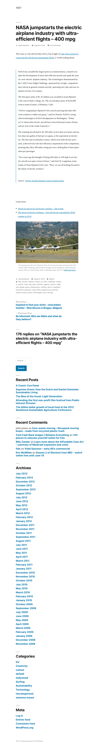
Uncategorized (24, 693)
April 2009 (22, 624)
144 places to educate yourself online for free (47, 436)
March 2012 (23, 513)
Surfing (20, 681)
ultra (44, 293)
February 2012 (24, 517)
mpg (34, 290)
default (51, 279)
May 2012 (21, 505)
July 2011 (21, 544)
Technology (23, 689)
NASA (38, 290)
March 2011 (22, 560)
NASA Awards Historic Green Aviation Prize (44, 180)
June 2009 (22, 616)
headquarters (35, 287)
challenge (51, 282)
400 (19, 282)
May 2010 (22, 588)
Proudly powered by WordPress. (31, 741)
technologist (37, 293)
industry (44, 287)
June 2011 (22, 548)
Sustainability (24, 685)
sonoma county (21, 293)
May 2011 (21, 552)
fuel (17, 287)
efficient (40, 284)
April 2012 (22, 509)
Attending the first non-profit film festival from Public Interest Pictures (47, 402)
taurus (30, 293)
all (41, 282)
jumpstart (27, 290)
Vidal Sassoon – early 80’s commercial (47, 448)
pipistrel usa (46, 290)
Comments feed (25, 723)
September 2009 (26, 608)
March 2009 (23, 628)
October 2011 (24, 533)
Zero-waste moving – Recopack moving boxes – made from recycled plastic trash (47, 430)
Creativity (22, 665)
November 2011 (25, 529)
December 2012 (25, 481)
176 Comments (55, 45)
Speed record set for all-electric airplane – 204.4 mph (40, 208)
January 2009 (24, 635)
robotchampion (23, 45)
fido (18, 448)
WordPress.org (24, 727)
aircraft (24, 282)
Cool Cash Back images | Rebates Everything (42, 435)
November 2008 (25, 643)
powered (54, 290)
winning (50, 293)
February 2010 (24, 596)
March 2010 (23, 592)
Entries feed (23, 719)
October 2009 (24, 604)
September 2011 (25, 536)
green (27, 287)
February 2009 (24, 632)
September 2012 (26, 489)
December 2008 (25, 639)
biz (17, 661)
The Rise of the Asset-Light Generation (39, 396)
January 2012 (24, 521)
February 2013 (24, 477)
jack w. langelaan (54, 287)
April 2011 (22, 556)
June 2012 (22, 501)
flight (59, 284)
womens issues (25, 697)
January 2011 (23, 568)
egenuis (47, 284)
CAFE (45, 282)
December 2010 (25, 572)
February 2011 (24, 564)
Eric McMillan (24, 452)
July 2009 (22, 612)
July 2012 (21, 497)
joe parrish (19, 290)
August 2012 (23, 493)
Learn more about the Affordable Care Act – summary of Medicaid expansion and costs (50, 443)
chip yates (32, 284)
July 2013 (21, 473)
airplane (31, 282)
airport (37, 282)
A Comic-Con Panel (27, 385)
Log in (19, 715)
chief (26, 284)
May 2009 (22, 620)
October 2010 (24, 580)
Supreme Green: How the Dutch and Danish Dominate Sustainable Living (47, 391)
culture (20, 669)
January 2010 (24, 600)
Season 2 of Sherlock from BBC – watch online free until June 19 (49, 454)
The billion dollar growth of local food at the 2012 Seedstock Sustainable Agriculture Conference (45, 409)
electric (53, 284)
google (21, 287)
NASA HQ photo (69, 270)
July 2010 (21, 584)
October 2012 (24, 485)
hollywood (22, 677)
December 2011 (25, 525)
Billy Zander (23, 441)
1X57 (18, 7)
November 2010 (25, 576)
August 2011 (23, 540)
